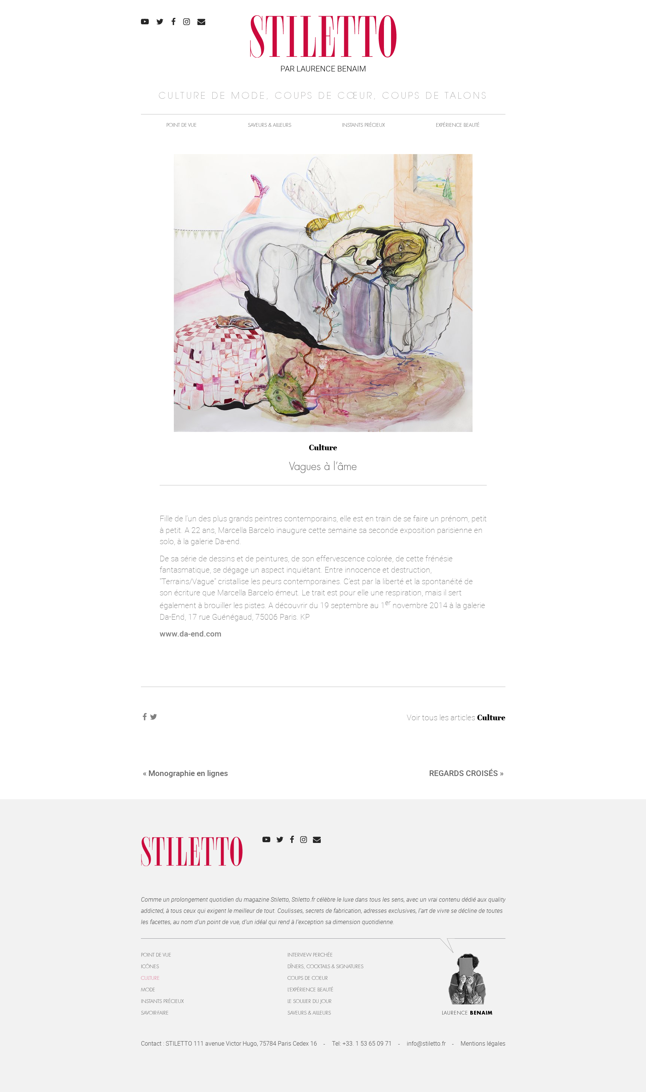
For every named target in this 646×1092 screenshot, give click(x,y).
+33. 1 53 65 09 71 (367, 1043)
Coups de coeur (307, 978)
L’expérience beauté (310, 989)
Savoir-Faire (155, 1012)
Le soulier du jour (309, 1001)
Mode (148, 989)
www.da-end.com (190, 633)
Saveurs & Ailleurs (269, 125)
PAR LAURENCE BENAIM (323, 68)
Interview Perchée (310, 955)
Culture (323, 447)
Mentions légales (483, 1043)
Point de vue (181, 125)
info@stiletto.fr (426, 1043)
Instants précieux (363, 125)
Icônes (150, 966)
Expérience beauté (458, 125)
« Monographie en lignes (185, 773)
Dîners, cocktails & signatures (325, 966)
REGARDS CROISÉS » (466, 773)
